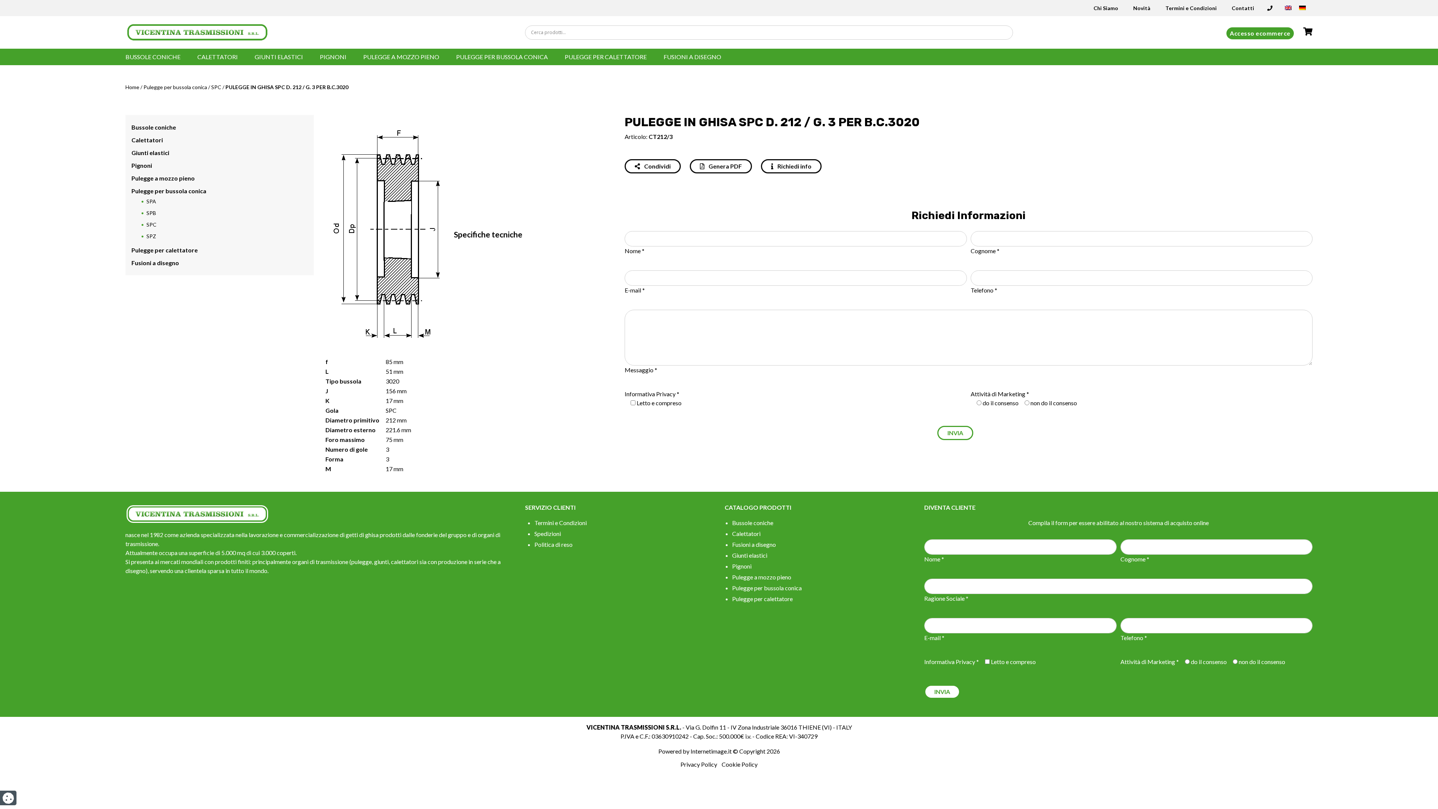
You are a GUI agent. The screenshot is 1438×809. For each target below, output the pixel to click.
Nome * (634, 250)
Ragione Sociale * (946, 598)
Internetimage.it (711, 751)
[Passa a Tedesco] (1302, 10)
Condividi (657, 166)
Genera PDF (724, 166)
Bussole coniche (152, 56)
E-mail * (635, 290)
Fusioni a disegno (692, 56)
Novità (1141, 8)
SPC (216, 87)
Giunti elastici (279, 56)
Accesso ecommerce (1260, 33)
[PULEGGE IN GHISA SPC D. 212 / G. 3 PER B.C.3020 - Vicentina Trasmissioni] (197, 31)
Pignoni (333, 56)
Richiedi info (793, 166)
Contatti (1243, 8)
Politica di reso (553, 544)
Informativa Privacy (650, 393)
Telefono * (984, 290)
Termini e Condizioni (1191, 8)
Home (132, 87)
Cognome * (985, 250)
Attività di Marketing (998, 393)
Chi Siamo (1105, 8)
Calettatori (217, 56)
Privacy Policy (698, 764)
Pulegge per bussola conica (502, 56)
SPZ (151, 236)
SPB (151, 213)
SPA (151, 201)
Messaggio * (641, 369)
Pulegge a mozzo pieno (401, 56)
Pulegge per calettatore (606, 56)
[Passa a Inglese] (1288, 10)
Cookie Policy (740, 764)
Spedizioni (547, 533)
